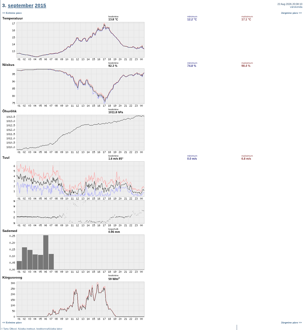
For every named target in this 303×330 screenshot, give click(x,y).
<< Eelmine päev (12, 13)
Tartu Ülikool (10, 328)
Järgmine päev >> (291, 13)
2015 (40, 5)
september (20, 5)
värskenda (296, 6)
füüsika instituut (26, 328)
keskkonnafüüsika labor (49, 328)
